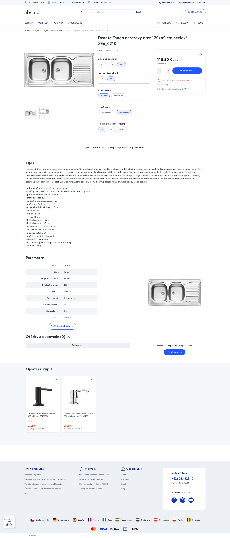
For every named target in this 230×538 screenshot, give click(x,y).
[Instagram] (182, 500)
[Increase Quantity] (168, 71)
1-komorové (106, 113)
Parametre (98, 147)
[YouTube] (191, 500)
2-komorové (124, 113)
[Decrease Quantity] (159, 71)
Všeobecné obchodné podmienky (94, 475)
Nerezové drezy (57, 31)
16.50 (121, 130)
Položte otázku (175, 352)
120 (121, 65)
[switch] (9, 524)
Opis (87, 147)
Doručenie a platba (32, 475)
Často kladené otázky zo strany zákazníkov (42, 489)
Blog (123, 489)
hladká (104, 96)
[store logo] (31, 12)
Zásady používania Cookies (90, 489)
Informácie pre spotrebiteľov (92, 479)
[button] (189, 89)
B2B (26, 493)
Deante (67, 265)
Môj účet (202, 3)
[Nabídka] (13, 518)
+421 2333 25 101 (168, 3)
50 (102, 79)
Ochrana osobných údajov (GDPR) (93, 484)
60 (102, 65)
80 (111, 65)
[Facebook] (174, 500)
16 (111, 130)
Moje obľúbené (186, 3)
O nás (123, 475)
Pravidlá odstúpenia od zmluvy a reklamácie (43, 484)
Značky (124, 484)
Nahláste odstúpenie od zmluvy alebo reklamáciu (45, 479)
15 (102, 130)
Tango (66, 272)
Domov (27, 31)
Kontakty (125, 479)
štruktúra (118, 96)
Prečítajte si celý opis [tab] (60, 326)
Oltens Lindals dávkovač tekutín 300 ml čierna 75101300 (41, 415)
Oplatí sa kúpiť (138, 147)
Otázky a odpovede (117, 147)
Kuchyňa (35, 31)
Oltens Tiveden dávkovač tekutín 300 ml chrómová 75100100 (78, 415)
